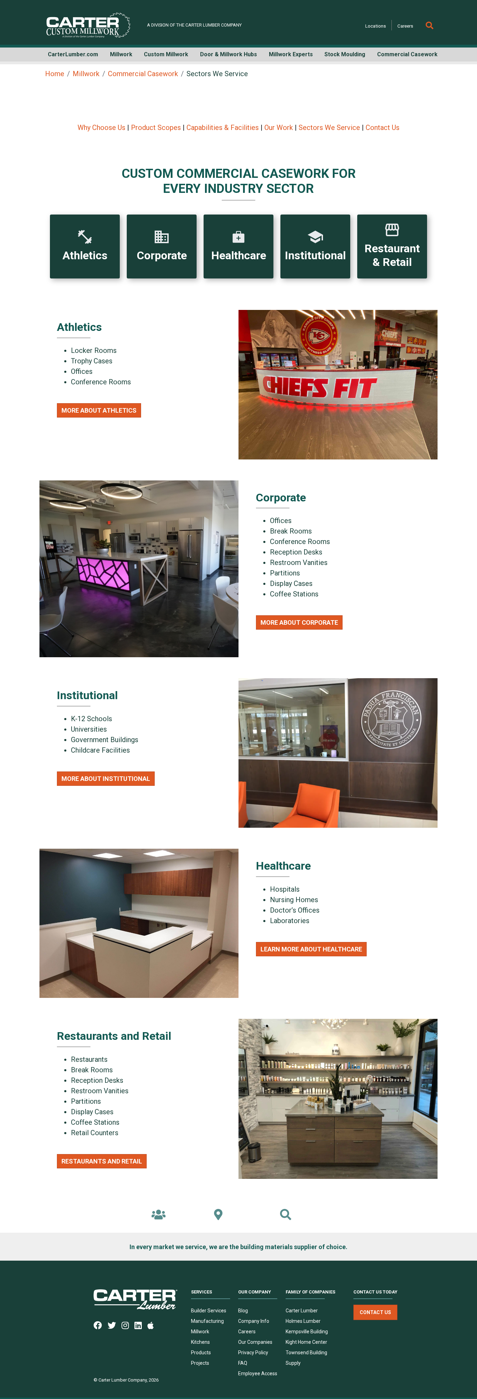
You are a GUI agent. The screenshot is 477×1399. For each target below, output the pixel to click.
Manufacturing (207, 1321)
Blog (243, 1310)
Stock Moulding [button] (344, 54)
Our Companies (255, 1342)
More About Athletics (99, 410)
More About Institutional (105, 778)
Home (54, 74)
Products (201, 1352)
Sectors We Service (329, 127)
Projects (200, 1363)
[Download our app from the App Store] (153, 1325)
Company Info (253, 1321)
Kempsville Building (307, 1331)
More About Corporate (299, 622)
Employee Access (257, 1373)
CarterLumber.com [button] (73, 54)
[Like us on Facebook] (101, 1325)
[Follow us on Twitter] (115, 1325)
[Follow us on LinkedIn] (140, 1325)
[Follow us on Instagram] (128, 1325)
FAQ (242, 1363)
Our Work (278, 127)
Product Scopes (156, 127)
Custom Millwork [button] (166, 54)
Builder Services (208, 1310)
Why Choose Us (101, 127)
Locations (375, 26)
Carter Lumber (302, 1310)
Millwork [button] (121, 54)
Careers (405, 26)
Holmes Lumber (303, 1321)
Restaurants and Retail (101, 1161)
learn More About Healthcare (311, 949)
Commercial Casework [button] (407, 54)
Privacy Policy (253, 1352)
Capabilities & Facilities (222, 127)
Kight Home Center (306, 1342)
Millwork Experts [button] (291, 54)
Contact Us (382, 127)
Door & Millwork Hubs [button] (228, 54)
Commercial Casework (143, 74)
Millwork (86, 74)
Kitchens (200, 1342)
